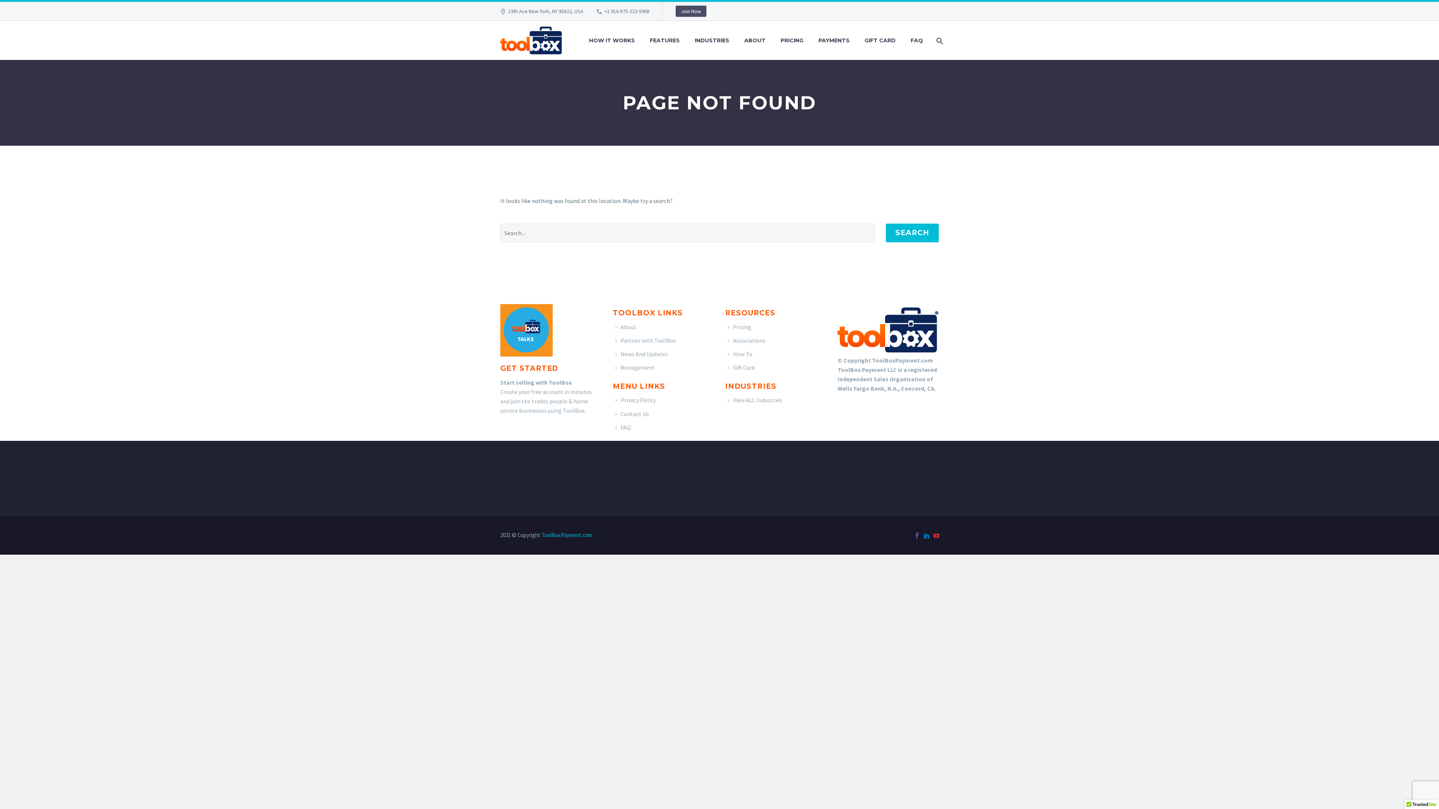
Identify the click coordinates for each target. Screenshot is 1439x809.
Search (912, 232)
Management (638, 367)
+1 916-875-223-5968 (626, 11)
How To (742, 354)
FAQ (917, 40)
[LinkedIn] (927, 536)
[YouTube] (936, 536)
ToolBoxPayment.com (566, 535)
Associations (749, 340)
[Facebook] (917, 536)
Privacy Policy (638, 400)
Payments (834, 40)
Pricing (792, 40)
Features (665, 40)
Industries (712, 40)
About (755, 40)
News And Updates (644, 354)
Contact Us (635, 414)
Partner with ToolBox (648, 340)
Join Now (691, 11)
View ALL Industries (757, 400)
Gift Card (880, 40)
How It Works (612, 40)
